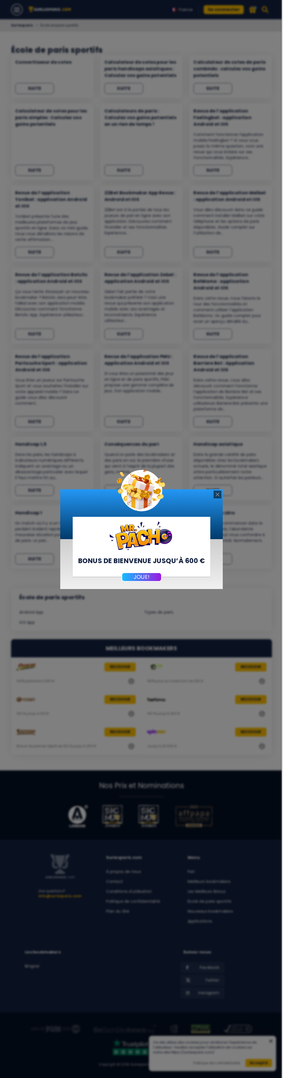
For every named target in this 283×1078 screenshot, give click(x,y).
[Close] (217, 494)
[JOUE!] (141, 535)
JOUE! (141, 577)
